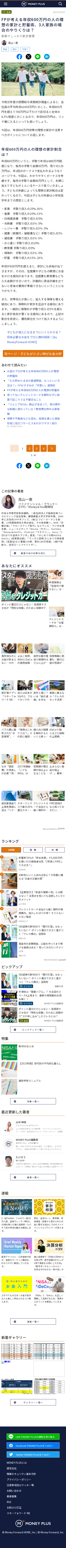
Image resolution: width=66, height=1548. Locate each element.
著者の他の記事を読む (33, 553)
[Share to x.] (28, 56)
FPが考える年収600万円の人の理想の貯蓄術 (33, 390)
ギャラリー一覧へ (33, 1402)
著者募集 (12, 1496)
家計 (14, 49)
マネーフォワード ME (18, 1513)
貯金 (5, 49)
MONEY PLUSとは (17, 1462)
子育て (25, 49)
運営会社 (12, 1468)
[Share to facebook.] (19, 56)
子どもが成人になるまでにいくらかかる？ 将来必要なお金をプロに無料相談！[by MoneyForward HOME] (34, 337)
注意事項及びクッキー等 (20, 1485)
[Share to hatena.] (47, 56)
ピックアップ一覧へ (33, 1029)
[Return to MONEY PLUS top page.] (33, 3)
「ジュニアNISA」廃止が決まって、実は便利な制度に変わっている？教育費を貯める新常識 (33, 409)
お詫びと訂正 (14, 1507)
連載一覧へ (33, 1321)
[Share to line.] (37, 56)
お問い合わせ (14, 1490)
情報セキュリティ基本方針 (21, 1474)
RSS (9, 1502)
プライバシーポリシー (19, 1479)
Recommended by (50, 829)
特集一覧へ (33, 1101)
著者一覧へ (33, 1177)
